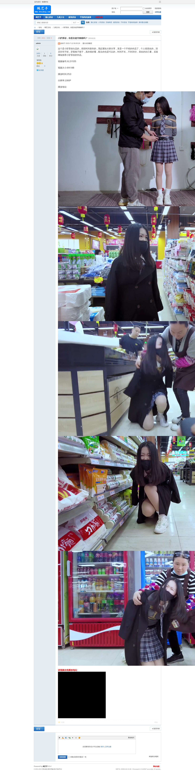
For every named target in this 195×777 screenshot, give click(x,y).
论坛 (40, 27)
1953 (38, 53)
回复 (62, 722)
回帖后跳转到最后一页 (78, 757)
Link (69, 737)
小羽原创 (101, 22)
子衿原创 (124, 22)
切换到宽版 (159, 2)
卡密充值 (99, 17)
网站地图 (156, 766)
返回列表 (156, 32)
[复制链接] (91, 38)
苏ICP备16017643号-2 (55, 769)
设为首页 (37, 2)
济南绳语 (109, 22)
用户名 (114, 8)
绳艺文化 (47, 27)
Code (76, 737)
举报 (156, 722)
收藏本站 (45, 2)
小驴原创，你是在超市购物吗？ (73, 27)
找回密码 (158, 8)
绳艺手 (38, 17)
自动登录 (148, 8)
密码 (113, 12)
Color (62, 737)
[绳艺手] (42, 13)
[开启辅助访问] (157, 2)
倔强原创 (72, 17)
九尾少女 (60, 17)
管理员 (39, 60)
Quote (72, 737)
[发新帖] (39, 32)
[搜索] (82, 22)
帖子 (74, 23)
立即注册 (158, 12)
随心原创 (49, 17)
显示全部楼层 (87, 43)
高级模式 (131, 738)
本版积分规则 (153, 756)
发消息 (41, 70)
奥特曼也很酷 (143, 22)
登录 (102, 747)
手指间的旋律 (85, 17)
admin (38, 43)
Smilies (79, 737)
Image (66, 737)
